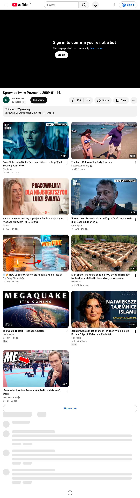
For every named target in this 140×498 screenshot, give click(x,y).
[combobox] (62, 5)
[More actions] (133, 100)
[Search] (83, 4)
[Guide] (6, 5)
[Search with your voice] (95, 4)
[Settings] (114, 5)
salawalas (18, 98)
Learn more (96, 48)
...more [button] (50, 112)
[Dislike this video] (88, 100)
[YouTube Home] (20, 5)
